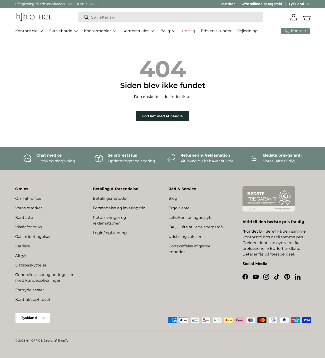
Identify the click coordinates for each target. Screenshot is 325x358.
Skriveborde (60, 31)
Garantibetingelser (33, 236)
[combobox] (171, 17)
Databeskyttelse (31, 265)
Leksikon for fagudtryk (189, 217)
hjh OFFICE (34, 340)
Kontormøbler (97, 31)
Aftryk (21, 255)
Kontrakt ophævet (32, 299)
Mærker (228, 4)
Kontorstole (26, 31)
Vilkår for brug (28, 227)
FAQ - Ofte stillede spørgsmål (196, 227)
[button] (307, 17)
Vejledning (247, 31)
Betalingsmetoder (110, 198)
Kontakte (24, 217)
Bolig (165, 31)
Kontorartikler (136, 31)
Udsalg (188, 31)
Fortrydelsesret (29, 290)
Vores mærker (28, 208)
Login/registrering (110, 232)
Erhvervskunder (216, 31)
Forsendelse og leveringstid (119, 208)
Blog (172, 198)
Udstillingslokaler (184, 236)
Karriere (22, 246)
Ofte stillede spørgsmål (261, 4)
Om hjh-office (28, 198)
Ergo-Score (179, 208)
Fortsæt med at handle (162, 116)
